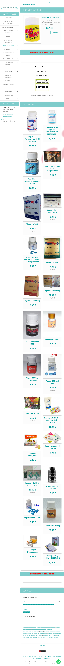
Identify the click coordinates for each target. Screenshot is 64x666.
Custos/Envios (37, 658)
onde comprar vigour (28, 633)
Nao (25, 609)
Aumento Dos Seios (8, 88)
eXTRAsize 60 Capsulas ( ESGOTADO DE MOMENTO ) (52, 130)
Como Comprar (32, 656)
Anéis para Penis (8, 58)
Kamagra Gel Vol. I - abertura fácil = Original (52, 420)
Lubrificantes (8, 71)
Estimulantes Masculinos (8, 41)
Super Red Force (40, 633)
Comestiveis (8, 91)
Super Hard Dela (29, 635)
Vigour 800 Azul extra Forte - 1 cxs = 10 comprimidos (32, 259)
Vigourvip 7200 (32, 224)
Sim (25, 601)
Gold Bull (40, 635)
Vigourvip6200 (50, 633)
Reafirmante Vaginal (8, 68)
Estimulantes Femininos (8, 63)
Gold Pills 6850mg (52, 339)
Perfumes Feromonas (8, 76)
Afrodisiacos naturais (53, 631)
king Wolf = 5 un (32, 413)
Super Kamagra (45, 637)
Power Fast (36, 635)
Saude (8, 98)
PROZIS (8, 36)
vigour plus (48, 629)
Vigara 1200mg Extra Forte (32, 379)
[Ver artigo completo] (32, 30)
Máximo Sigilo (57, 656)
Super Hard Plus (45, 635)
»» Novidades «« (8, 18)
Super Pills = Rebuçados (52, 211)
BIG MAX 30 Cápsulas (50, 17)
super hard (41, 631)
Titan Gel (27, 637)
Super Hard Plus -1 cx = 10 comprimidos (52, 168)
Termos (40, 656)
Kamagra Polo (51, 637)
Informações (46, 658)
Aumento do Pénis (8, 46)
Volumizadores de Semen (8, 54)
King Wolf (31, 637)
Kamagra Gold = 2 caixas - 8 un (32, 484)
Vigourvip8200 (55, 633)
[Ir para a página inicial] (9, 1)
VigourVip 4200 (52, 262)
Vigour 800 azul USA (32, 518)
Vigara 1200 (54, 635)
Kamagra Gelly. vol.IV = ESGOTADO (52, 557)
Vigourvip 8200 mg (52, 290)
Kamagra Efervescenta (32, 551)
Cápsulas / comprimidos (46, 3)
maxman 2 (37, 631)
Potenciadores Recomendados (8, 22)
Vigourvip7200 (45, 633)
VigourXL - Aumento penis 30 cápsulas (32, 139)
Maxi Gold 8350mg (52, 526)
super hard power (46, 631)
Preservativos (8, 95)
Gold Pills (50, 635)
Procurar (16, 8)
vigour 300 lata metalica (35, 629)
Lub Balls (8, 81)
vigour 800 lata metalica (42, 629)
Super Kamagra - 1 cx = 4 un (52, 447)
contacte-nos (47, 656)
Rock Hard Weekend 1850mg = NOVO (32, 181)
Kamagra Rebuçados (32, 454)
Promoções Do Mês (8, 27)
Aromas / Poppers (8, 84)
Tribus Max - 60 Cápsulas (52, 487)
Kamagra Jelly (40, 637)
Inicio (24, 3)
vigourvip (33, 635)
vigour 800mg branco (28, 629)
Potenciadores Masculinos (8, 32)
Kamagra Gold (56, 637)
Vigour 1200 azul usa (52, 382)
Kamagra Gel (35, 637)
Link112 (42, 645)
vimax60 (30, 631)
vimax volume (34, 631)
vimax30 (27, 631)
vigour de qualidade (34, 633)
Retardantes (8, 49)
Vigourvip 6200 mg (32, 301)
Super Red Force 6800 (32, 343)
